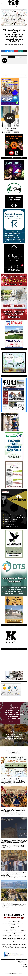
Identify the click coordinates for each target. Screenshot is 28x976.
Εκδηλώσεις (14, 44)
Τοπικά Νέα (20, 44)
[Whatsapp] (20, 51)
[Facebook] (3, 51)
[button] (25, 75)
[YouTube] (15, 934)
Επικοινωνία (24, 966)
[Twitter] (12, 51)
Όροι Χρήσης (24, 964)
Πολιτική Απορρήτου (22, 961)
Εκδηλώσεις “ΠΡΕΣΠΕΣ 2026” (8, 903)
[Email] (25, 51)
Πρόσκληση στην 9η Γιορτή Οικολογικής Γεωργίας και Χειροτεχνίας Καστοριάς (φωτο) (13, 779)
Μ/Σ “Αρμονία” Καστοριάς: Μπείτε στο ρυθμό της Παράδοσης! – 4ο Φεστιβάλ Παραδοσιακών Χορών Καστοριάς (13, 810)
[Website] (9, 60)
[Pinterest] (16, 51)
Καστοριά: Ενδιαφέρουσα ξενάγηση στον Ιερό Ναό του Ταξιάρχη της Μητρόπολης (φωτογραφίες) (13, 874)
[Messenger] (7, 51)
